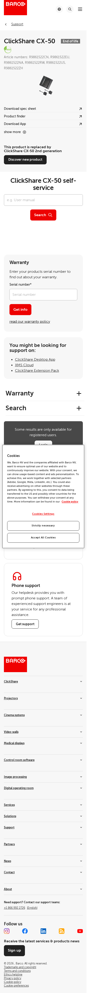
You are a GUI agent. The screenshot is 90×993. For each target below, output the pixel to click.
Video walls (11, 732)
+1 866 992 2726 (20, 907)
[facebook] (25, 931)
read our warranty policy (29, 321)
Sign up (14, 950)
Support (9, 827)
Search (40, 215)
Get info (20, 310)
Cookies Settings (43, 514)
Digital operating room (19, 788)
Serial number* (20, 284)
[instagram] (6, 931)
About (8, 889)
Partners (9, 844)
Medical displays (14, 743)
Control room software (19, 760)
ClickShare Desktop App (35, 359)
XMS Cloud (24, 365)
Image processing (15, 776)
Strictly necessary (43, 525)
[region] (43, 496)
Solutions (10, 816)
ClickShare (11, 681)
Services (9, 805)
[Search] (70, 9)
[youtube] (80, 931)
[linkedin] (43, 931)
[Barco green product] (43, 49)
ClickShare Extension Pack (37, 371)
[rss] (61, 931)
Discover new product (25, 159)
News (7, 861)
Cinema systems (14, 715)
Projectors (11, 698)
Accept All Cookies (43, 537)
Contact (9, 872)
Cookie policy (70, 501)
